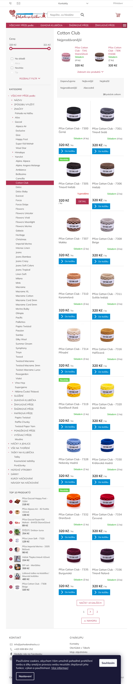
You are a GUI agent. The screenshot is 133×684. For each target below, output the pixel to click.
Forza (19, 200)
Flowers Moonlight (25, 222)
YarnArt (19, 156)
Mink (18, 282)
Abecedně (89, 87)
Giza (18, 135)
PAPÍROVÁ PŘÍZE (23, 413)
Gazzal (18, 121)
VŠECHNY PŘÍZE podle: (23, 95)
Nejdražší (104, 81)
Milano (19, 278)
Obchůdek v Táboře (80, 647)
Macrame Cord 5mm (26, 304)
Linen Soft (21, 274)
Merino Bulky (22, 308)
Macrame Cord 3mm (26, 300)
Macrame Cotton (24, 295)
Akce (17, 63)
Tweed (19, 356)
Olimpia (20, 313)
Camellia (20, 178)
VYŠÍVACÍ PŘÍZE (23, 435)
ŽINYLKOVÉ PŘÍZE (24, 404)
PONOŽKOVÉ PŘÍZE (24, 430)
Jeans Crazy (22, 261)
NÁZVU (18, 100)
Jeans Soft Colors (25, 265)
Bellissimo (21, 174)
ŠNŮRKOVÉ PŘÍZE (24, 408)
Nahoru (92, 620)
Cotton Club (22, 182)
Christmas (21, 239)
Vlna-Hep (20, 382)
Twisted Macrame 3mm (28, 365)
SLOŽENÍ (18, 395)
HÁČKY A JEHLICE (20, 443)
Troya (18, 352)
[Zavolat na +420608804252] (13, 3)
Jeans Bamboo (23, 256)
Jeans (19, 252)
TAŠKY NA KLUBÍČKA (22, 452)
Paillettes (20, 321)
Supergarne (21, 387)
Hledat (82, 15)
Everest (20, 195)
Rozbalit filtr (28, 78)
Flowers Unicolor (24, 213)
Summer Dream (24, 343)
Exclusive (20, 130)
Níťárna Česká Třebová (27, 391)
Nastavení (25, 676)
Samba (19, 334)
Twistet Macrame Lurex (28, 369)
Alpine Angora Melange (28, 165)
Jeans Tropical (23, 269)
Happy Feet (22, 139)
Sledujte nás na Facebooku (28, 654)
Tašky (17, 456)
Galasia (19, 230)
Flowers (20, 208)
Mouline (19, 439)
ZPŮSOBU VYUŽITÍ (24, 104)
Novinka (19, 67)
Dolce (19, 187)
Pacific (19, 317)
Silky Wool (21, 339)
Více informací (59, 668)
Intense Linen (23, 247)
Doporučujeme (67, 81)
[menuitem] (21, 25)
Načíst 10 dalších (90, 602)
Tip (16, 72)
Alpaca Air (21, 126)
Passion (20, 330)
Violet (19, 378)
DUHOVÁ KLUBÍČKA (25, 400)
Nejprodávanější (68, 87)
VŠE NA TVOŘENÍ (20, 448)
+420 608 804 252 (23, 649)
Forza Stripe (22, 204)
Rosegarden (22, 374)
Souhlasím (108, 663)
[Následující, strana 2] (90, 612)
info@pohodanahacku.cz (27, 644)
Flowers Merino (24, 226)
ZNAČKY (18, 108)
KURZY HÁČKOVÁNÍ (22, 478)
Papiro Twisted (23, 326)
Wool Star (21, 148)
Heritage (20, 235)
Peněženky (19, 465)
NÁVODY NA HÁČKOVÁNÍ (24, 482)
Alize (17, 117)
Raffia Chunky (22, 421)
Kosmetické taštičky (24, 461)
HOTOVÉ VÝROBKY (21, 469)
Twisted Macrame (25, 361)
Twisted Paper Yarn (25, 426)
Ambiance (21, 169)
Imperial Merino (24, 243)
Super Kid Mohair (25, 143)
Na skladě (20, 58)
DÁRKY (15, 474)
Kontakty (63, 3)
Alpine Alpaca (23, 161)
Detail (82, 201)
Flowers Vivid (23, 217)
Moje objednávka (78, 652)
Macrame (20, 287)
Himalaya (20, 152)
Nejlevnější (87, 81)
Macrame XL (22, 291)
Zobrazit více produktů (88, 71)
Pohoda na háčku (24, 113)
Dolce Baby (22, 191)
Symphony (21, 348)
